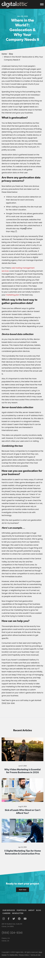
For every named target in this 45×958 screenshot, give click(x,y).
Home (4, 53)
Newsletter (17, 913)
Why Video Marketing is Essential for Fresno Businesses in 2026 (22, 771)
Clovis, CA (5, 941)
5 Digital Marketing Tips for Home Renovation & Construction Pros (22, 852)
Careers (6, 913)
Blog (11, 53)
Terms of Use (35, 955)
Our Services (9, 910)
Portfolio (22, 910)
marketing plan (12, 295)
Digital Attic (14, 955)
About (31, 910)
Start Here (22, 890)
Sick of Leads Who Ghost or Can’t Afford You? (22, 811)
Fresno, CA (6, 938)
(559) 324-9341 (12, 933)
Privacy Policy (24, 955)
